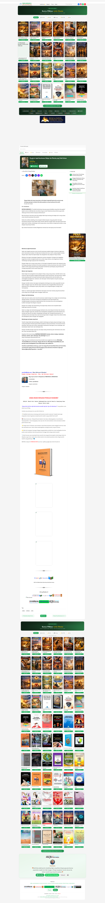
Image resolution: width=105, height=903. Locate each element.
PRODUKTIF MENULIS (66, 883)
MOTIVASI (27, 610)
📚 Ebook (26, 152)
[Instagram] (81, 4)
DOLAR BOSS (46, 893)
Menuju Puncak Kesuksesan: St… (58, 615)
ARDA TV (59, 893)
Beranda (44, 615)
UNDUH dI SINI (34, 441)
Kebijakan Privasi (53, 895)
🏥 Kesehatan (42, 17)
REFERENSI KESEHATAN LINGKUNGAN (56, 883)
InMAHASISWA (54, 376)
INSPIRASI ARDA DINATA (43, 883)
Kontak (56, 4)
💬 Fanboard (38, 152)
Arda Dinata (24, 345)
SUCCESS (56, 893)
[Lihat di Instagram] (29, 175)
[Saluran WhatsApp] (83, 4)
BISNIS (23, 610)
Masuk (49, 890)
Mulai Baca (34, 166)
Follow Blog (40, 875)
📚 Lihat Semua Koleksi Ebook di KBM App (52, 105)
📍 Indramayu (52, 113)
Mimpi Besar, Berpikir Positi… (28, 615)
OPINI (32, 610)
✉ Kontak (56, 152)
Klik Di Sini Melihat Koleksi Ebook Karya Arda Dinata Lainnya (44, 582)
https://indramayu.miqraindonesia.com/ (31, 337)
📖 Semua (36, 17)
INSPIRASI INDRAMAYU (26, 209)
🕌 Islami (69, 17)
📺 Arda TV (74, 113)
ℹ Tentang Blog (44, 152)
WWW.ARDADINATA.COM (36, 883)
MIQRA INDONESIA (72, 883)
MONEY (53, 893)
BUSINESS (50, 893)
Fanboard (63, 875)
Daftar (55, 890)
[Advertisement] (52, 135)
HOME (31, 883)
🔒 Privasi (51, 152)
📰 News (46, 113)
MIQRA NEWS (48, 376)
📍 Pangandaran (60, 113)
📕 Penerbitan (67, 113)
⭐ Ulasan (32, 152)
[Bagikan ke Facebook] (26, 175)
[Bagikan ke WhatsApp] (41, 175)
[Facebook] (79, 4)
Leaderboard (42, 4)
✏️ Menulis (31, 113)
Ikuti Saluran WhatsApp (53, 875)
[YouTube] (85, 4)
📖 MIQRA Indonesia (39, 113)
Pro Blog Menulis (41, 376)
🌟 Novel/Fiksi (62, 17)
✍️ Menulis (49, 17)
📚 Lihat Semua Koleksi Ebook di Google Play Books (52, 850)
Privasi (52, 4)
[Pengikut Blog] (68, 875)
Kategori (48, 4)
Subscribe (44, 166)
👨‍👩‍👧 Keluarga (56, 17)
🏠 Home (21, 152)
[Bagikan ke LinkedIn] (35, 175)
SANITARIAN (49, 883)
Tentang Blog (48, 895)
